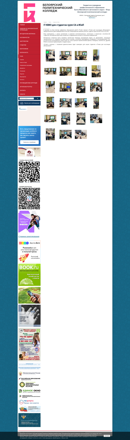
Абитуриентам (24, 41)
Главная (22, 25)
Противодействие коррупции (28, 83)
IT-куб (21, 56)
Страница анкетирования (28, 236)
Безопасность (24, 52)
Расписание (22, 71)
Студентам (23, 45)
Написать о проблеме (29, 142)
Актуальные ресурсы (26, 86)
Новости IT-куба (23, 62)
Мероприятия (23, 76)
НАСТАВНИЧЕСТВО (24, 37)
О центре (22, 59)
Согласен (107, 435)
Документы (22, 68)
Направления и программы (26, 65)
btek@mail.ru (92, 17)
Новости (22, 94)
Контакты (22, 79)
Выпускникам (24, 48)
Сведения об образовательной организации (29, 29)
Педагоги (22, 73)
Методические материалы (27, 33)
